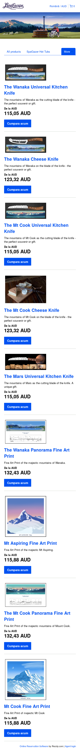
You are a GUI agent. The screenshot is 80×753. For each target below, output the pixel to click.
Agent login (70, 746)
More (67, 51)
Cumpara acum (17, 123)
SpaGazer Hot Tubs (38, 51)
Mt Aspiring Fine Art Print (30, 543)
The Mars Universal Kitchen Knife (39, 376)
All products (14, 51)
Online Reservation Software (34, 746)
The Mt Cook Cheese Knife (31, 310)
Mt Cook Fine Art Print (27, 706)
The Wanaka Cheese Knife (31, 159)
